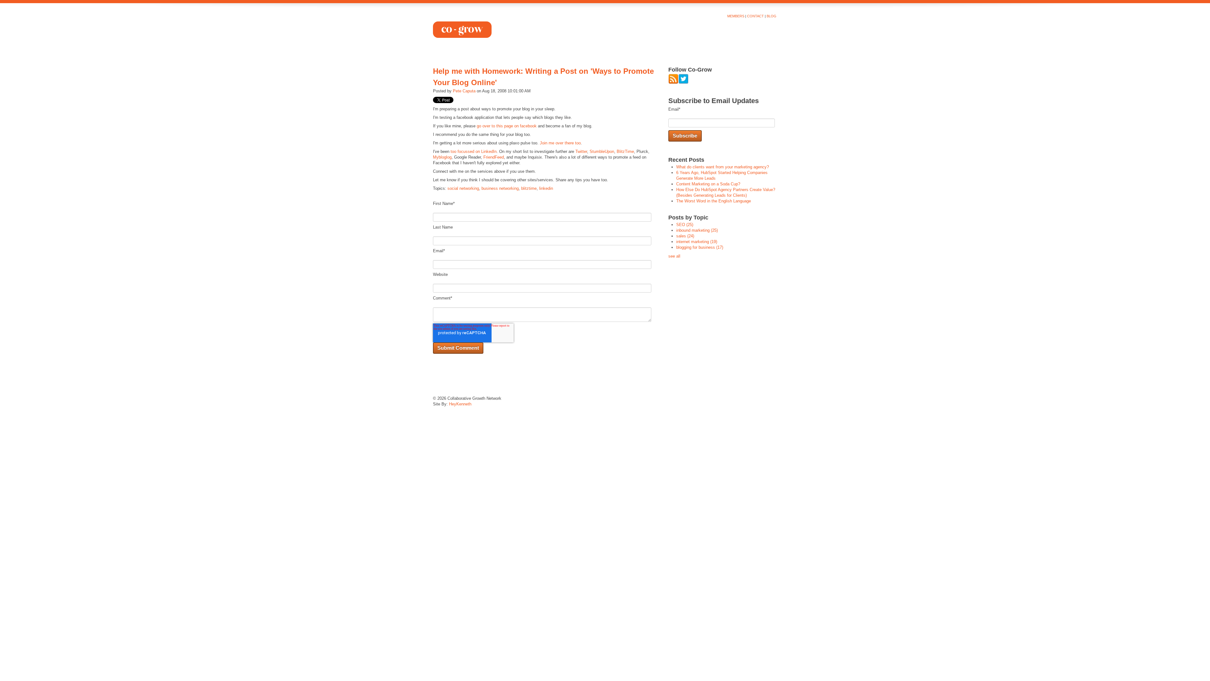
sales (685, 236)
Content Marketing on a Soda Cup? (708, 184)
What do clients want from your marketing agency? (722, 167)
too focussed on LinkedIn (474, 151)
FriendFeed (493, 157)
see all (674, 256)
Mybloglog (442, 157)
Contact (755, 16)
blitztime (529, 188)
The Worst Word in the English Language (713, 201)
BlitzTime (625, 151)
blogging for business (699, 247)
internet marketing (696, 241)
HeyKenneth (460, 404)
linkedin (546, 188)
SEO (684, 224)
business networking (500, 188)
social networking (463, 188)
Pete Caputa (464, 91)
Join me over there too (560, 143)
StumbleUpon (602, 151)
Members (735, 16)
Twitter (581, 151)
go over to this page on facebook (507, 126)
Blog (771, 16)
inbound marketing (697, 230)
